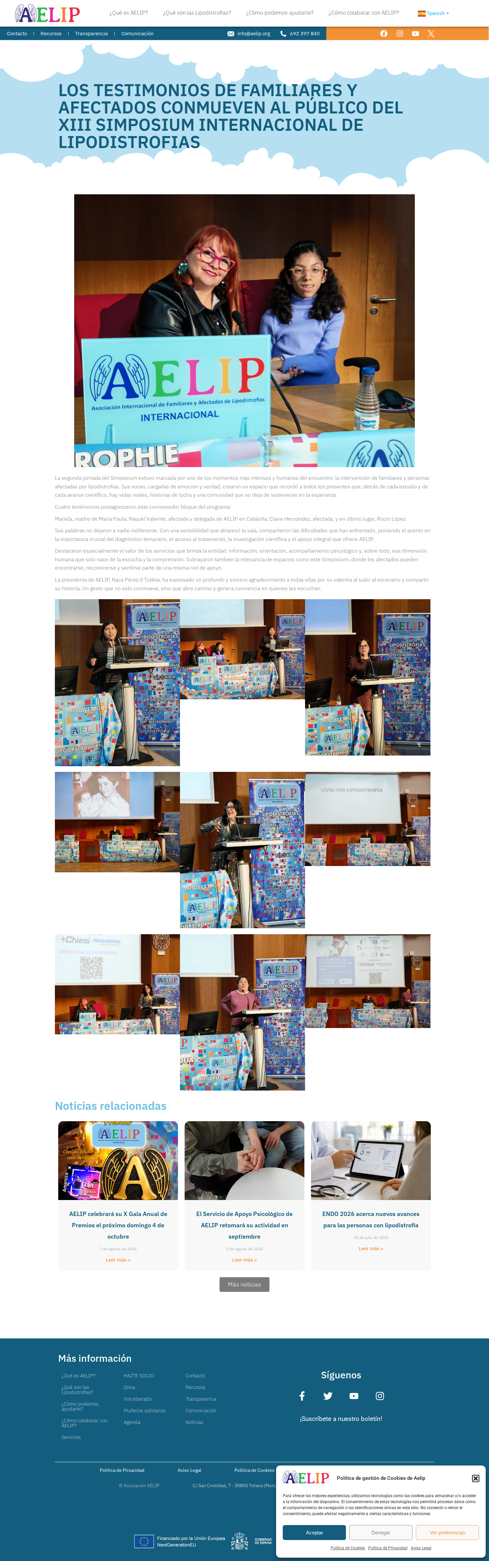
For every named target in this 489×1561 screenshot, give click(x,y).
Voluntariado (138, 1399)
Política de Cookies (348, 1548)
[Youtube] (415, 33)
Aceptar (314, 1532)
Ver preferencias (447, 1532)
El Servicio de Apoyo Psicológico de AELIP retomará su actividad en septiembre (244, 1225)
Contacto (195, 1375)
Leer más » (118, 1260)
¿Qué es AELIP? (78, 1375)
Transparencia (201, 1399)
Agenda (132, 1422)
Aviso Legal (421, 1548)
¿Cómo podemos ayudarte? (80, 1406)
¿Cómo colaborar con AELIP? (84, 1423)
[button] (475, 1478)
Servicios (71, 1437)
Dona (129, 1387)
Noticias (194, 1422)
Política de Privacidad (388, 1548)
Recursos (195, 1387)
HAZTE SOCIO (139, 1375)
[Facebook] (384, 33)
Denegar (381, 1532)
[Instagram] (400, 33)
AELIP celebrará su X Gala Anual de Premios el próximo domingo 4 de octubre (118, 1225)
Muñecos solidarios (145, 1410)
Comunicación (201, 1410)
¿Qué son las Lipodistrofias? (77, 1389)
